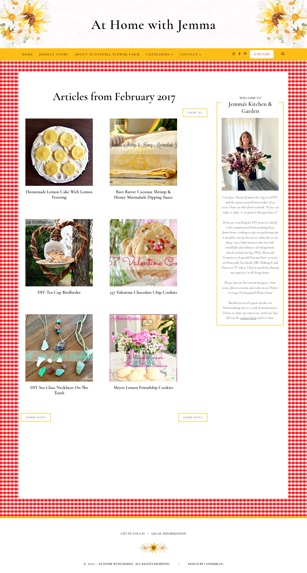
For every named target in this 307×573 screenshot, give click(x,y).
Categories (158, 54)
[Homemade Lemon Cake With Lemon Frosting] (59, 184)
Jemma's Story (53, 54)
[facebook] (239, 53)
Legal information (168, 533)
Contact (189, 54)
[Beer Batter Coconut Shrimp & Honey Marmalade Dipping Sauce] (143, 184)
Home (27, 54)
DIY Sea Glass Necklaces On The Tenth (59, 390)
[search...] (282, 53)
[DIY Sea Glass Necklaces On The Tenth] (59, 380)
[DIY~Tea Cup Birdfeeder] (59, 285)
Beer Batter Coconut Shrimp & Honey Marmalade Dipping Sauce (143, 194)
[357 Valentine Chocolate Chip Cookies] (143, 285)
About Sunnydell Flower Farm (107, 54)
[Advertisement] (250, 404)
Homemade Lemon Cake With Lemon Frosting (59, 194)
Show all (195, 112)
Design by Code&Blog (206, 564)
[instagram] (233, 53)
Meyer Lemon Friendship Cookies (143, 387)
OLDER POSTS (192, 417)
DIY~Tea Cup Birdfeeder (59, 292)
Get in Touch (134, 533)
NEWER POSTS (36, 417)
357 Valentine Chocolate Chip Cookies (143, 292)
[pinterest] (245, 53)
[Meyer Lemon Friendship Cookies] (143, 380)
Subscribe (262, 54)
